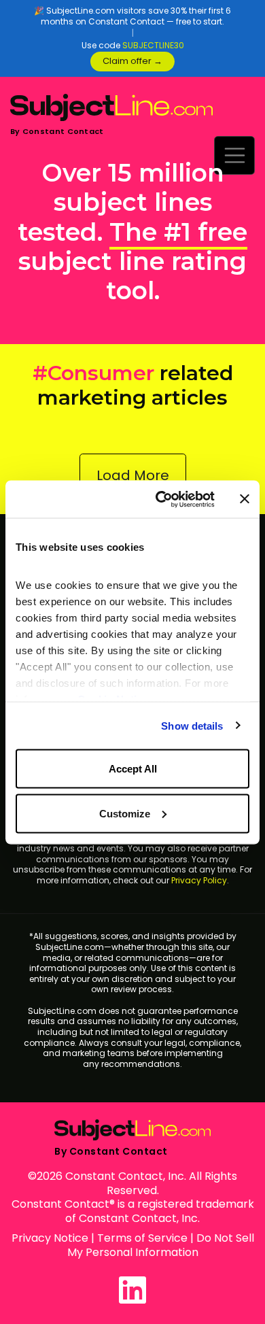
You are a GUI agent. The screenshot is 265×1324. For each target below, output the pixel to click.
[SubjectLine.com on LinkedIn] (132, 1290)
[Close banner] (244, 499)
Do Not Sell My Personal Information (160, 1245)
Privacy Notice (50, 1238)
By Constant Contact (57, 131)
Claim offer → (132, 60)
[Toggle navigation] (234, 155)
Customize (124, 813)
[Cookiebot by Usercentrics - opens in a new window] (161, 499)
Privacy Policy (199, 880)
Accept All (133, 769)
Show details (192, 725)
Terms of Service (142, 1238)
